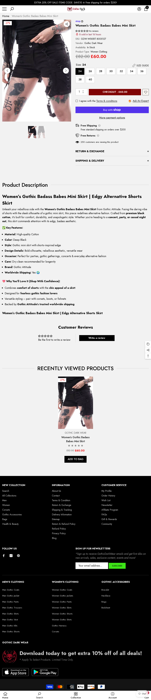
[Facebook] (3, 555)
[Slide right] (66, 71)
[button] (12, 9)
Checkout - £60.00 (115, 92)
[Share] (67, 24)
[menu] (4, 9)
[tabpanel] (75, 420)
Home (5, 16)
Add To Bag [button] (75, 459)
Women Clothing (99, 51)
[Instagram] (11, 555)
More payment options (112, 118)
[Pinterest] (18, 555)
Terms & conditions (106, 101)
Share (67, 24)
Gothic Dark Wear (93, 43)
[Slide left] (7, 71)
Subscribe (117, 565)
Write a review (96, 338)
